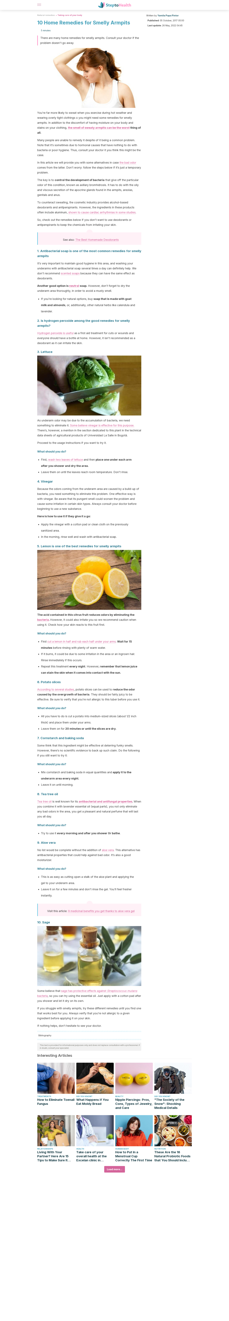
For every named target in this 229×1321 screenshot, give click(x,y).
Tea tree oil (44, 801)
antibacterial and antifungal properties (105, 801)
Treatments (44, 1096)
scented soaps (70, 273)
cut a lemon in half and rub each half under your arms (81, 641)
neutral (74, 285)
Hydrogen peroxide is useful (55, 333)
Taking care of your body (69, 15)
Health (80, 1149)
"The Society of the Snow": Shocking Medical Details (169, 1104)
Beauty (119, 1096)
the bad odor (127, 162)
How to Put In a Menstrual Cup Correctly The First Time (133, 1156)
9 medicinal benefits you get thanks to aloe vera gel (101, 911)
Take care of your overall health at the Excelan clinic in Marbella (91, 1156)
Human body (122, 1149)
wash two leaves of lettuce (65, 459)
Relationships (45, 1149)
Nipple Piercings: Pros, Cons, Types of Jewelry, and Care (133, 1104)
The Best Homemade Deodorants (97, 239)
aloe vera (108, 850)
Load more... (114, 1169)
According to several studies (55, 689)
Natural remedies (46, 15)
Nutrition (160, 1149)
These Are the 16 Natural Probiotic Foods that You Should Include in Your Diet (172, 1156)
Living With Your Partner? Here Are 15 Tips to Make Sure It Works (53, 1156)
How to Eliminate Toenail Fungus (55, 1102)
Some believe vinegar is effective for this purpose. (102, 425)
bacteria (43, 619)
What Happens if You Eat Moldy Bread (92, 1102)
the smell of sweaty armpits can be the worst (99, 127)
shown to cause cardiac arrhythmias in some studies (102, 212)
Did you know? (84, 1096)
